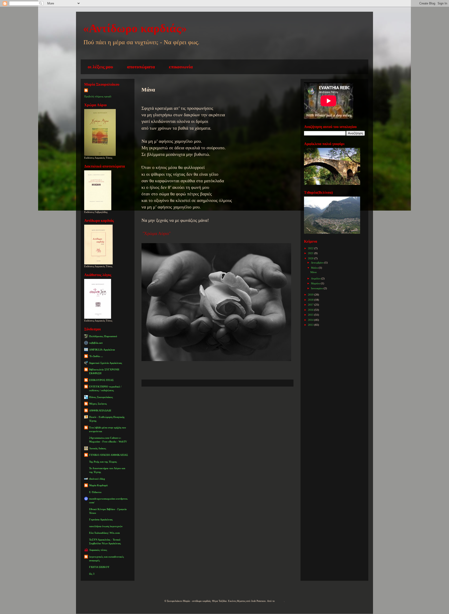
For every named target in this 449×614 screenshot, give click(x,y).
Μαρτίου (316, 283)
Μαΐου (315, 267)
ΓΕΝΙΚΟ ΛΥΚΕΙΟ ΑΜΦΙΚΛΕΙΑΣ (108, 454)
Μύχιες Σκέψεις (98, 403)
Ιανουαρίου (317, 288)
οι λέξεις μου (100, 66)
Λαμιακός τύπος (98, 549)
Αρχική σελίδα (212, 400)
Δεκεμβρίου (317, 262)
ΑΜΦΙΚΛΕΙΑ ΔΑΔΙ (100, 410)
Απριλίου (316, 278)
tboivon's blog (97, 478)
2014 (311, 319)
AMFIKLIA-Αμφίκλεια (102, 349)
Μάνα (313, 272)
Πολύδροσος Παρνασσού (103, 336)
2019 (311, 294)
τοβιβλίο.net (96, 342)
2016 (311, 309)
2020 (311, 258)
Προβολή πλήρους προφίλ (97, 96)
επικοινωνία (181, 66)
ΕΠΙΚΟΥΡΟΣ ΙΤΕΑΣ (101, 380)
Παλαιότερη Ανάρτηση (263, 400)
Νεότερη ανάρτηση (166, 400)
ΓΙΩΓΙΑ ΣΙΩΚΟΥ (99, 567)
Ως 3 (91, 573)
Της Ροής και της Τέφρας (103, 461)
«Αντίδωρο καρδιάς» (135, 28)
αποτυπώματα (141, 66)
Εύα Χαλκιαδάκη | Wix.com (104, 532)
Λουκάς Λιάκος (97, 448)
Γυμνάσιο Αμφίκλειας (101, 519)
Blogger (279, 600)
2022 (311, 248)
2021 (311, 253)
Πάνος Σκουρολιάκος (101, 397)
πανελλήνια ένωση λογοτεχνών (106, 526)
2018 (311, 299)
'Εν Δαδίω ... (96, 356)
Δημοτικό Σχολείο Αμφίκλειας (105, 363)
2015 (311, 314)
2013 (311, 324)
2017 (311, 304)
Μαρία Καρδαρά (98, 485)
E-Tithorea (95, 492)
